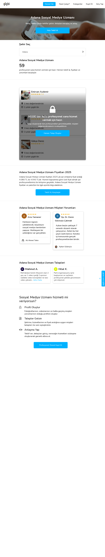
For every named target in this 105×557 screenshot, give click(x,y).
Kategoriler (77, 4)
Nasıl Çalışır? (64, 4)
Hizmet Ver (49, 4)
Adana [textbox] (25, 52)
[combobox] (52, 52)
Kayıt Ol (89, 4)
